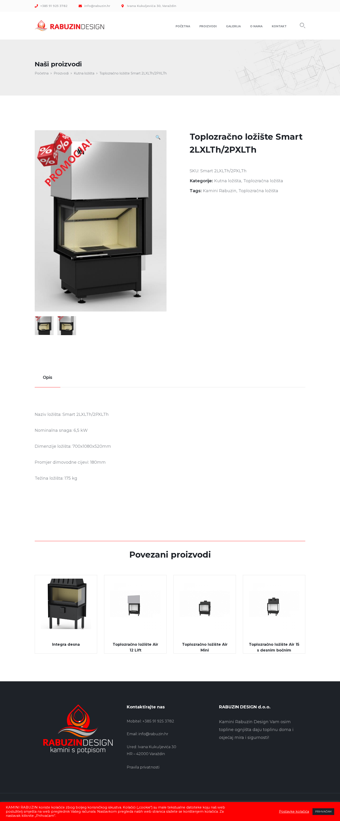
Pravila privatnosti (143, 767)
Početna (42, 73)
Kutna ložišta (84, 73)
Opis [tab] (47, 377)
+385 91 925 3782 (158, 721)
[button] (158, 138)
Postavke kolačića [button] (294, 811)
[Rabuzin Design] (69, 25)
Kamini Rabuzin (219, 190)
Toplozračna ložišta (263, 180)
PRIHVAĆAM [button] (323, 811)
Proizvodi (61, 73)
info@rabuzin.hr (153, 734)
